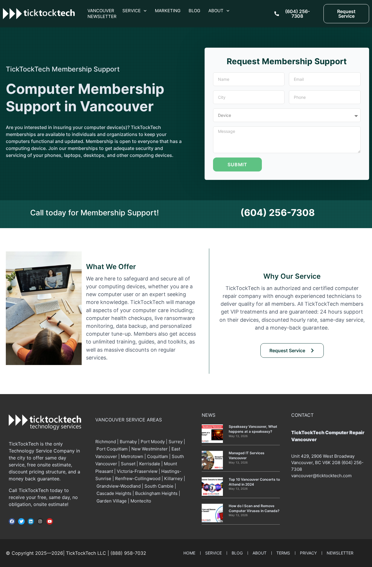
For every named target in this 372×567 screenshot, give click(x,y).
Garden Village (111, 501)
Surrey (176, 441)
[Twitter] (21, 521)
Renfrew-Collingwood (137, 478)
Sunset (128, 463)
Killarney (173, 478)
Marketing (167, 10)
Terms (283, 552)
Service (131, 10)
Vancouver (100, 10)
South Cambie (159, 486)
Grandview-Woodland (118, 486)
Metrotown (132, 456)
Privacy (308, 552)
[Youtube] (49, 521)
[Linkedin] (31, 521)
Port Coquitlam (112, 449)
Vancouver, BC (306, 462)
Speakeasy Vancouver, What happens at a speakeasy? (253, 429)
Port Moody (153, 441)
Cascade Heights (113, 493)
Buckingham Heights (156, 493)
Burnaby (128, 441)
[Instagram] (40, 521)
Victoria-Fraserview (137, 471)
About (215, 10)
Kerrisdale (149, 463)
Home (189, 552)
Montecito (140, 501)
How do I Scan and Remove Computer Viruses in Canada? (254, 508)
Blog (194, 10)
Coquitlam (157, 456)
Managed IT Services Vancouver (246, 455)
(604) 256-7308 (277, 212)
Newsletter (102, 16)
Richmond (106, 441)
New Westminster (149, 449)
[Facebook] (12, 521)
